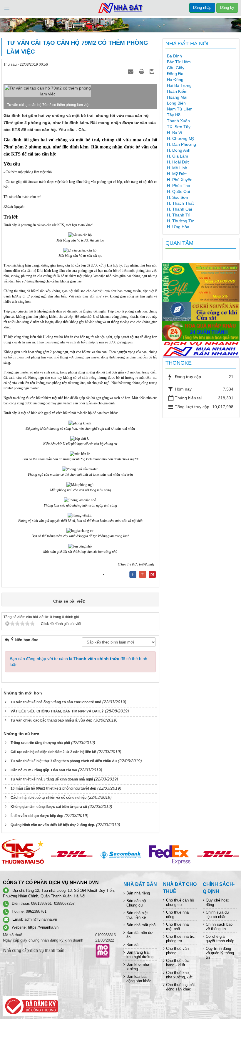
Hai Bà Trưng (179, 85)
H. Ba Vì (174, 132)
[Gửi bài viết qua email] (131, 71)
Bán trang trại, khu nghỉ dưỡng (139, 954)
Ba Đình (174, 56)
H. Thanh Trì (178, 215)
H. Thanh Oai (179, 209)
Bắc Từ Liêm (179, 61)
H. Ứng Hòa (178, 226)
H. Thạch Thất (180, 203)
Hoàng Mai (177, 97)
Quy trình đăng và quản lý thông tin (220, 953)
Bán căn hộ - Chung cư (137, 903)
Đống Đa (175, 73)
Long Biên (176, 103)
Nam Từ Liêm (180, 109)
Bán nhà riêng (138, 893)
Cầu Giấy (175, 67)
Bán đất (133, 944)
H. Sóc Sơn (177, 197)
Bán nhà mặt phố (140, 925)
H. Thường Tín (181, 221)
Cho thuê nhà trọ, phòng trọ (180, 938)
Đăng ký (227, 7)
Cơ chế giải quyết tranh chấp (220, 938)
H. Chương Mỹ (180, 138)
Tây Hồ (173, 115)
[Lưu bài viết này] (153, 71)
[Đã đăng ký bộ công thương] (30, 1005)
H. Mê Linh (177, 168)
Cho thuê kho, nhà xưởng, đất (179, 974)
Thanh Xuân (178, 120)
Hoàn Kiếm (177, 91)
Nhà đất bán (140, 884)
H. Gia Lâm (177, 156)
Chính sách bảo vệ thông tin (219, 926)
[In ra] (142, 71)
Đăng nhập (202, 7)
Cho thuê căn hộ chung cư (180, 902)
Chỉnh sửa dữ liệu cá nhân (217, 914)
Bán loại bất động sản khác (138, 978)
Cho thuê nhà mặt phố (177, 926)
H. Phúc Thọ (178, 185)
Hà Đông (175, 79)
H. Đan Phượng (181, 144)
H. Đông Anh (178, 150)
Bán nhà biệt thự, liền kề (137, 915)
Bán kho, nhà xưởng (137, 966)
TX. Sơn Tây (178, 126)
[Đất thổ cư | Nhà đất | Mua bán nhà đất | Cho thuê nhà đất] (120, 7)
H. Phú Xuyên (180, 179)
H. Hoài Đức (178, 162)
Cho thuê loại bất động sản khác (180, 987)
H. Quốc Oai (178, 191)
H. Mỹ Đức (177, 173)
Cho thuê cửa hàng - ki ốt (177, 962)
